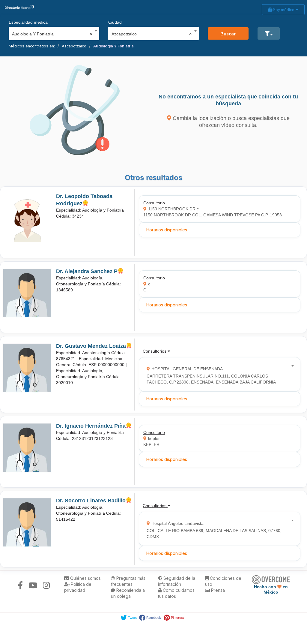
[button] (269, 33)
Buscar (228, 33)
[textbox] (218, 374)
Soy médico (283, 9)
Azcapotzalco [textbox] (152, 34)
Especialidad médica (28, 22)
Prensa (217, 590)
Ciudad (115, 22)
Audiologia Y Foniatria (113, 46)
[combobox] (52, 32)
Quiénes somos (85, 578)
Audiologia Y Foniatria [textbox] (52, 34)
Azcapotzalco (74, 46)
